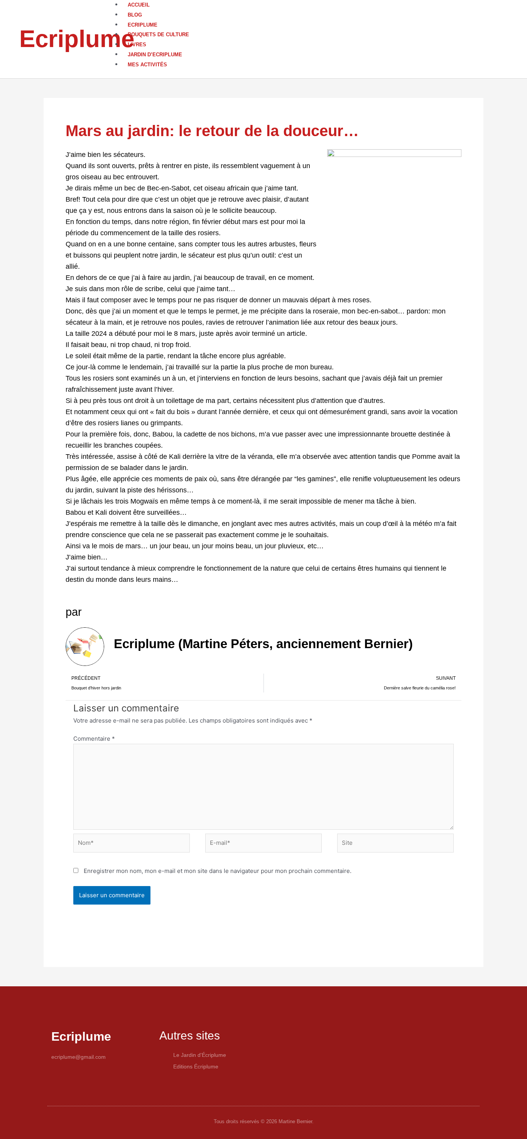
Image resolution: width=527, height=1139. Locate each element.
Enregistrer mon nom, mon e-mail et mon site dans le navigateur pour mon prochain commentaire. (217, 870)
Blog (135, 15)
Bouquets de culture (158, 34)
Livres (137, 44)
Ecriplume (76, 38)
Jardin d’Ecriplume (155, 54)
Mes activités (147, 64)
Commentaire (94, 738)
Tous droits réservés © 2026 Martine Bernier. (264, 1121)
